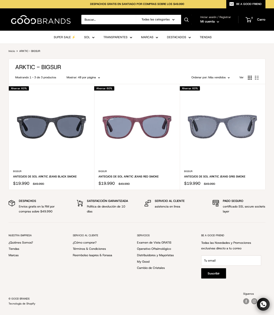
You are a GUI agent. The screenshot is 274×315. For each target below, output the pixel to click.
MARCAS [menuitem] (147, 37)
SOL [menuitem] (87, 37)
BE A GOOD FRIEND (249, 4)
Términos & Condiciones (89, 249)
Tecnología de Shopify (22, 303)
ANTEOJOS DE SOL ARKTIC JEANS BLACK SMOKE (45, 176)
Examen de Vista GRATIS (154, 242)
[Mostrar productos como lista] (257, 78)
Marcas (14, 255)
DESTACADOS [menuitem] (176, 37)
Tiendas (14, 249)
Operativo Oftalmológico (154, 249)
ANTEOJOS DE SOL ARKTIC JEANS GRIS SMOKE (214, 176)
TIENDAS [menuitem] (206, 37)
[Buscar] (186, 19)
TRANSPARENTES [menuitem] (115, 37)
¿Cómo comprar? (85, 242)
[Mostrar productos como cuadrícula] (250, 78)
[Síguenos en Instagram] (254, 301)
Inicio (12, 51)
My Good (143, 262)
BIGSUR (17, 171)
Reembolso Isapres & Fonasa (92, 255)
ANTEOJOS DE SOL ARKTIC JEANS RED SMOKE (128, 176)
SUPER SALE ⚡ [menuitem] (64, 37)
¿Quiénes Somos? (21, 242)
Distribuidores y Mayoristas (155, 255)
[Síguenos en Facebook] (246, 301)
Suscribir (214, 273)
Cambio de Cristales (151, 268)
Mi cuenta (208, 21)
